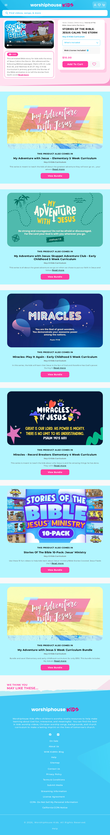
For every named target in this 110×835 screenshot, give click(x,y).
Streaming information (54, 791)
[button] (6, 5)
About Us (54, 746)
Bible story (79, 22)
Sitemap (55, 762)
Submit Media (55, 785)
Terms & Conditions (54, 779)
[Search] (5, 13)
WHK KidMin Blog (54, 752)
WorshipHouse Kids (46, 822)
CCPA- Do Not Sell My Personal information (54, 802)
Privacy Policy (54, 774)
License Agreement (54, 796)
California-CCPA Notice (55, 807)
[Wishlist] (99, 5)
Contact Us (54, 769)
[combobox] (55, 13)
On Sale (54, 741)
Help (53, 757)
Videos (71, 22)
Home (64, 22)
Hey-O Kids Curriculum (73, 37)
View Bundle (55, 176)
